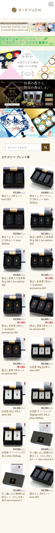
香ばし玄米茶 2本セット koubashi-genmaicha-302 (13, 329)
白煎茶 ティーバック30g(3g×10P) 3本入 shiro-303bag (40, 414)
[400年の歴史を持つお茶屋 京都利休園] (27, 10)
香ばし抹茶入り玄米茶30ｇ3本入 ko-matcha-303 (41, 240)
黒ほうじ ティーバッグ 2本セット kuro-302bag (12, 240)
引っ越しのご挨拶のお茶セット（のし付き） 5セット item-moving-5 (41, 456)
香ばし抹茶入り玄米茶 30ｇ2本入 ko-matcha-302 (13, 281)
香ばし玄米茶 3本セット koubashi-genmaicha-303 (41, 284)
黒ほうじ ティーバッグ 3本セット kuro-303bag (40, 199)
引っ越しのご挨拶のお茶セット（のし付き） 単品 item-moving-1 (13, 497)
